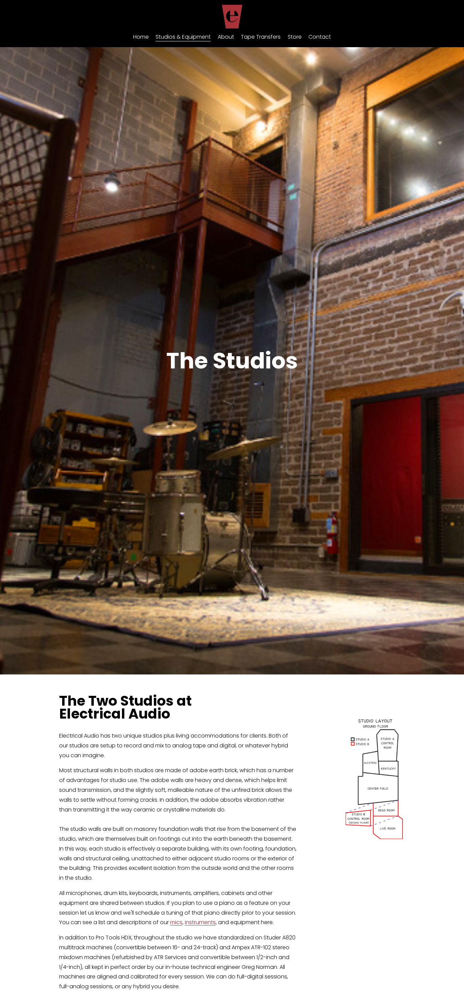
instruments (200, 922)
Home (141, 37)
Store (295, 37)
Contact (319, 37)
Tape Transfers (261, 37)
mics (176, 922)
